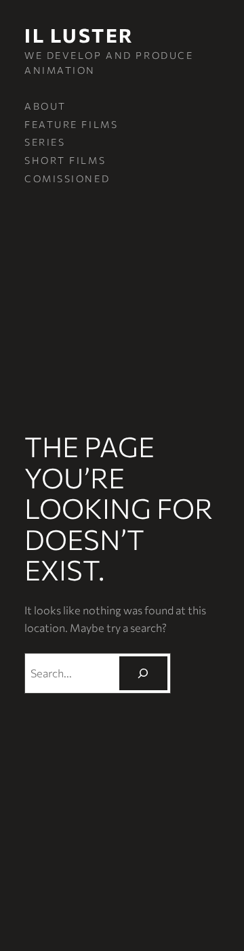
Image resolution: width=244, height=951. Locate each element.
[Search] (143, 673)
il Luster (79, 35)
